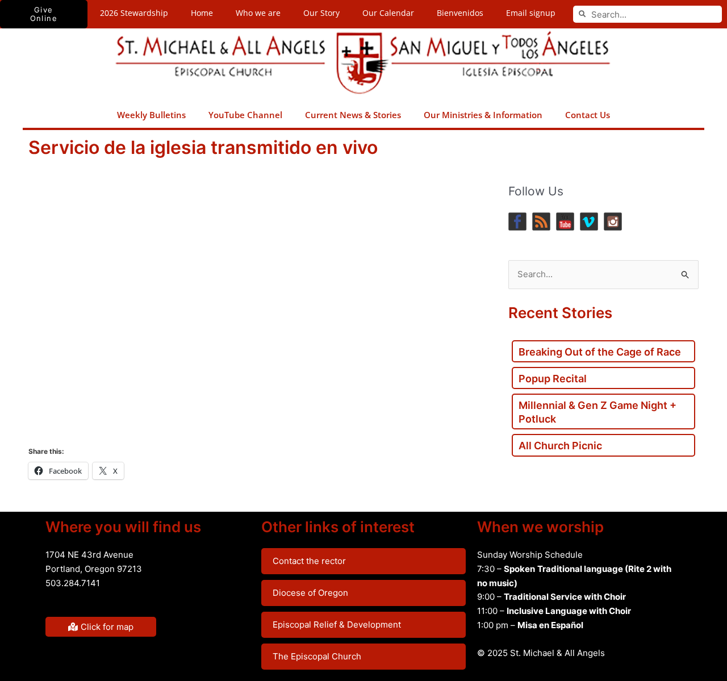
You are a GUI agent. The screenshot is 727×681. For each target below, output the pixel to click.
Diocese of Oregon (310, 592)
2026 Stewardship (134, 12)
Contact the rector (309, 560)
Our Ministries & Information (483, 114)
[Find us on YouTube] (565, 221)
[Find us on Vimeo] (589, 221)
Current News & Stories (353, 114)
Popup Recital (553, 379)
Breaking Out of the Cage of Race (600, 352)
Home (202, 12)
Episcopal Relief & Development (337, 624)
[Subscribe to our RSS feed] (541, 221)
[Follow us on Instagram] (613, 221)
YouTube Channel (245, 114)
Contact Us (587, 114)
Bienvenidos (460, 12)
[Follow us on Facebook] (517, 221)
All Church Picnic (560, 446)
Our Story (321, 12)
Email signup (530, 12)
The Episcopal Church (317, 656)
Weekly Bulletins (151, 114)
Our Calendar (388, 12)
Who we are (258, 12)
